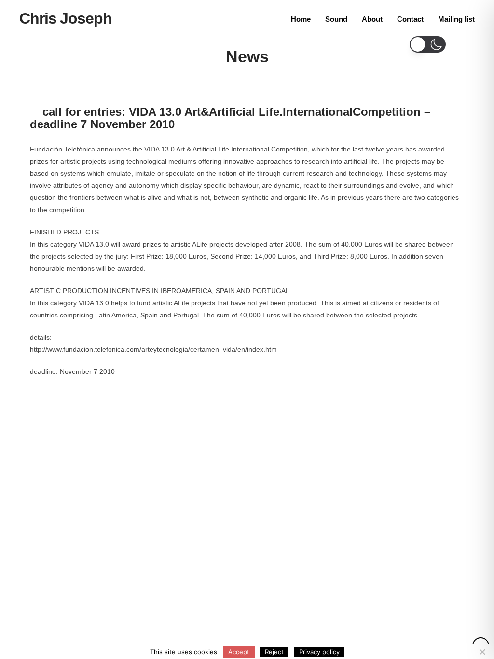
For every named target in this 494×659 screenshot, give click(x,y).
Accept (238, 652)
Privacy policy (319, 652)
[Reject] (482, 652)
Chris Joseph (65, 18)
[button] (428, 44)
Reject (274, 652)
